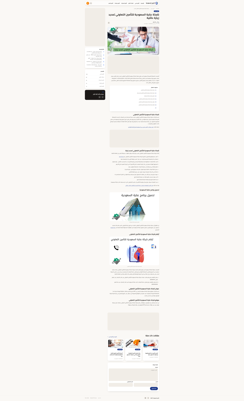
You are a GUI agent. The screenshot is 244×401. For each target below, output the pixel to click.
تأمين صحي (137, 3)
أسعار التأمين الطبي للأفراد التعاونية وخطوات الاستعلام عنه (116, 354)
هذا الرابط (121, 156)
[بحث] (91, 3)
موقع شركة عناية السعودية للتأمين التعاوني (147, 105)
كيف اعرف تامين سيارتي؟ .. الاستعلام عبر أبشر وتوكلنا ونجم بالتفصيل (94, 52)
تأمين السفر (111, 3)
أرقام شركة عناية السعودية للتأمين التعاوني (147, 99)
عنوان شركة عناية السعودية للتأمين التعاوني (147, 102)
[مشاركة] (109, 23)
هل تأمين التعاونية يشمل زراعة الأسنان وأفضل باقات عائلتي (139, 185)
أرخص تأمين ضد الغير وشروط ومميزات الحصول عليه (151, 354)
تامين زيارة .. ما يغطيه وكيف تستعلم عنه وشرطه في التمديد (94, 65)
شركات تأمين (130, 3)
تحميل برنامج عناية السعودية (150, 96)
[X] (102, 97)
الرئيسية (142, 3)
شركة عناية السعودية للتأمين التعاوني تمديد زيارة (146, 93)
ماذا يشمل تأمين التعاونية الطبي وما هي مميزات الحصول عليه (133, 354)
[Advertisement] (133, 65)
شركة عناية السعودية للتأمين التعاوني (148, 90)
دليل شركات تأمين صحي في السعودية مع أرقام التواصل (141, 127)
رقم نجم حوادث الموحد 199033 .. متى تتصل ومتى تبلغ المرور (94, 56)
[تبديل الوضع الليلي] (87, 3)
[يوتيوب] (99, 97)
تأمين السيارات (124, 3)
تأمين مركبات (117, 3)
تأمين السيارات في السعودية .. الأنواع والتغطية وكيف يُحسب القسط (95, 59)
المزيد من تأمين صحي (113, 337)
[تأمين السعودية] (152, 3)
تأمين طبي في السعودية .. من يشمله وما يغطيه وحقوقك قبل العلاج (94, 62)
